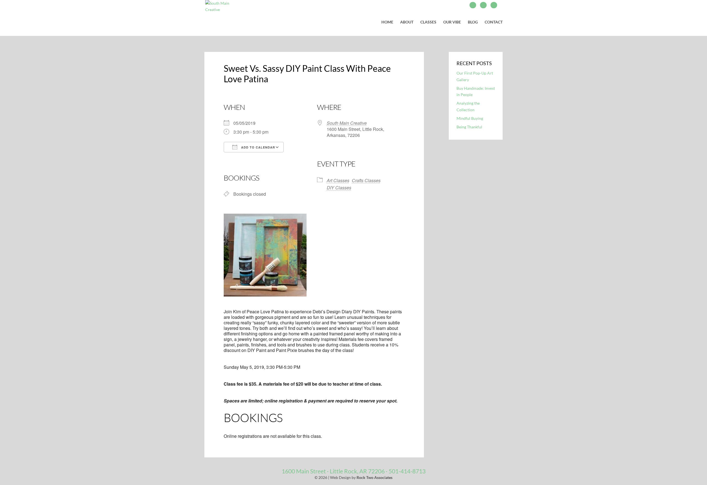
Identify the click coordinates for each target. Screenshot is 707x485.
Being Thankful (469, 126)
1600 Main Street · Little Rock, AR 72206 (333, 471)
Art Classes (338, 180)
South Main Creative (347, 123)
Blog (473, 22)
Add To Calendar (257, 147)
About (406, 22)
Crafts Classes (366, 180)
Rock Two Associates (374, 477)
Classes (428, 22)
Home (387, 22)
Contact (494, 22)
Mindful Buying (470, 118)
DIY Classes (339, 187)
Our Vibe (452, 22)
